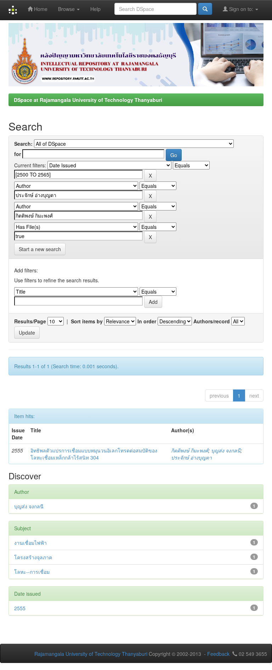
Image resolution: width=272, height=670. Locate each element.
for (17, 153)
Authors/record (211, 321)
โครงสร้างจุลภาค (33, 557)
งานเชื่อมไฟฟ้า (30, 542)
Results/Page (30, 321)
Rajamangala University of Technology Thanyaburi (90, 653)
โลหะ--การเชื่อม (32, 571)
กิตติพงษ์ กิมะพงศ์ (189, 450)
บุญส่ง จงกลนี (225, 450)
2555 (20, 608)
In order (146, 321)
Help (95, 8)
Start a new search (40, 249)
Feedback (218, 653)
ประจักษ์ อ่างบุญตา (191, 457)
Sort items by (87, 321)
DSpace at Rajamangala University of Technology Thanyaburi (88, 99)
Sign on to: (241, 8)
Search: (23, 143)
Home (40, 8)
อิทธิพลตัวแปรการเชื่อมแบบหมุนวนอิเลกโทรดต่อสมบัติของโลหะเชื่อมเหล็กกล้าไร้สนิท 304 (93, 454)
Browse (67, 8)
